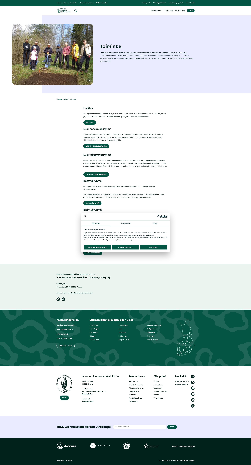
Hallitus (89, 122)
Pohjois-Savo (152, 329)
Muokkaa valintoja (124, 247)
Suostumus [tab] (96, 223)
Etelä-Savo (94, 332)
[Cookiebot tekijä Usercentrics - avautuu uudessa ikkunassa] (158, 216)
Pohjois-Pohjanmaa (154, 325)
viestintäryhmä (93, 253)
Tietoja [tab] (155, 223)
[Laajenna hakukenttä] (75, 10)
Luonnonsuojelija (181, 382)
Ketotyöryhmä (92, 203)
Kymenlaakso (123, 325)
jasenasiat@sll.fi (88, 401)
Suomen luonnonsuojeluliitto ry (183, 460)
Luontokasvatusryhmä (96, 174)
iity (64, 398)
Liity (191, 10)
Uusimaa (150, 336)
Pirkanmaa (122, 332)
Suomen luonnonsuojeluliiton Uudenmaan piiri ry (75, 274)
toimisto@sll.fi (87, 394)
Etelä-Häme (94, 325)
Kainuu (92, 336)
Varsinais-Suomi (153, 340)
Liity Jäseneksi (65, 346)
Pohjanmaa (122, 336)
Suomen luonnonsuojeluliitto (66, 3)
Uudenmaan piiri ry (86, 3)
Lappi (121, 329)
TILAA (172, 427)
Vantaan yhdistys (62, 99)
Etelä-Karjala (94, 329)
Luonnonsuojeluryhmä (96, 146)
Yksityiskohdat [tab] (125, 223)
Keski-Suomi (94, 340)
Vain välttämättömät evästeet (97, 247)
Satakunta (151, 332)
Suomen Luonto (180, 385)
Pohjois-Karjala (124, 340)
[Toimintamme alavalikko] (161, 10)
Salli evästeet (153, 247)
